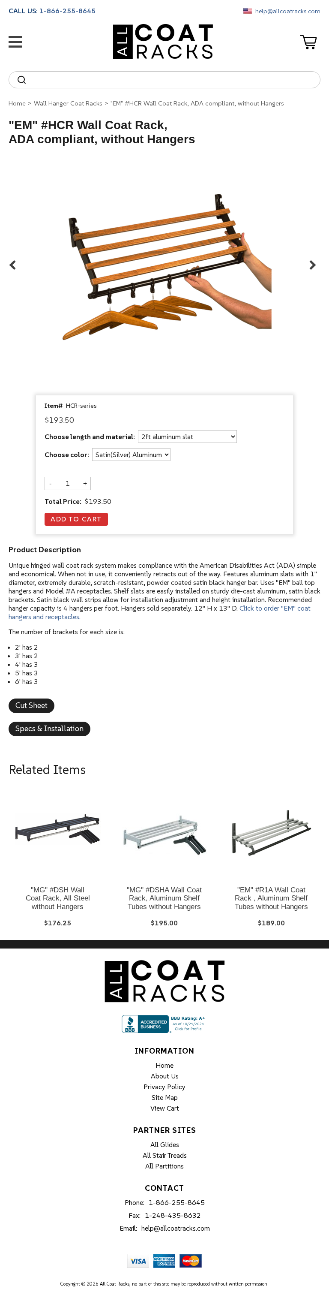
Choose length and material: (90, 437)
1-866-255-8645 (67, 10)
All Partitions (164, 1166)
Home (17, 103)
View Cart (164, 1108)
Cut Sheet (31, 705)
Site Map (165, 1097)
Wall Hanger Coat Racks (68, 103)
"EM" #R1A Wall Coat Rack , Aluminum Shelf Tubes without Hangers (271, 898)
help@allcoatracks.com (287, 11)
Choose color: (67, 455)
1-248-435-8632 (173, 1215)
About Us (165, 1076)
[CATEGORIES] (17, 42)
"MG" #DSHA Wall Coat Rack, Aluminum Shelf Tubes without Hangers (164, 898)
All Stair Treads (165, 1155)
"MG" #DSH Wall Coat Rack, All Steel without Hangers (58, 898)
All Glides (164, 1144)
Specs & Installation (49, 728)
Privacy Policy (164, 1086)
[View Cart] (310, 42)
